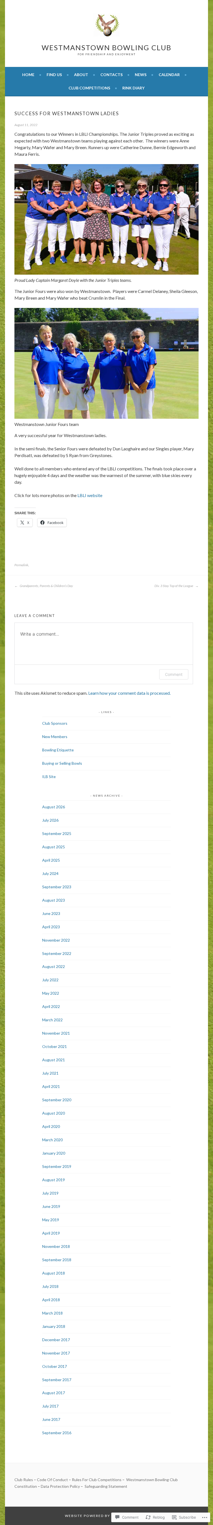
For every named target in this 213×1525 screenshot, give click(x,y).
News (140, 74)
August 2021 (53, 1059)
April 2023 (51, 926)
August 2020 (53, 1113)
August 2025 (53, 846)
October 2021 (54, 1046)
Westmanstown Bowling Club (106, 47)
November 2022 (56, 940)
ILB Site (49, 776)
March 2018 (52, 1313)
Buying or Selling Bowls (62, 763)
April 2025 (51, 860)
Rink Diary (133, 88)
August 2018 (53, 1273)
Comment (173, 674)
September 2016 (56, 1432)
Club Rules (23, 1479)
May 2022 (50, 993)
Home (28, 74)
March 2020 (52, 1139)
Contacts (111, 74)
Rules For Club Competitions (96, 1479)
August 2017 (53, 1392)
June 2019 (51, 1206)
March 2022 (52, 1019)
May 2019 (50, 1219)
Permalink (21, 565)
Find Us (54, 74)
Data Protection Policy (60, 1486)
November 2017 (56, 1353)
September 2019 (56, 1166)
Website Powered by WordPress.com (106, 1516)
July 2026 (50, 820)
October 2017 (54, 1366)
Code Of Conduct (52, 1479)
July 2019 (50, 1193)
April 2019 (51, 1233)
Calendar (169, 74)
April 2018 (51, 1299)
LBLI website (89, 495)
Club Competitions (89, 88)
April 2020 (51, 1126)
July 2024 (50, 873)
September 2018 (56, 1259)
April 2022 (51, 1006)
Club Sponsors (54, 723)
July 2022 (50, 979)
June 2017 (51, 1419)
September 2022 (56, 953)
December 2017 (56, 1339)
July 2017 (50, 1406)
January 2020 (53, 1153)
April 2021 (51, 1086)
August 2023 (53, 900)
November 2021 (56, 1033)
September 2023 (56, 886)
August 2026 (53, 806)
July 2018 (50, 1286)
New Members (54, 736)
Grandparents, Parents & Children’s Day (46, 586)
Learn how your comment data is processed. (129, 693)
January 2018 (53, 1326)
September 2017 (56, 1379)
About (81, 74)
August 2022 (53, 966)
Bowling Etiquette (58, 750)
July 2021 (50, 1073)
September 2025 (56, 833)
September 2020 (56, 1099)
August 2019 (53, 1179)
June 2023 (51, 913)
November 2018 (56, 1246)
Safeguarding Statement (106, 1486)
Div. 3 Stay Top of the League (174, 586)
